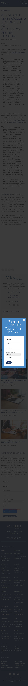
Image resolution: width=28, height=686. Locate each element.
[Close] (24, 320)
